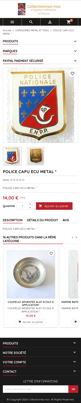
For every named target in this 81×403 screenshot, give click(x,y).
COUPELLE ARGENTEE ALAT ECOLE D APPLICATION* (31, 303)
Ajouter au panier (54, 206)
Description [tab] (12, 220)
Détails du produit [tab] (42, 220)
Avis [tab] (66, 220)
